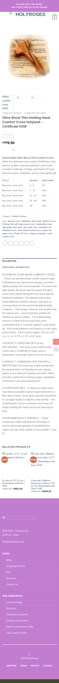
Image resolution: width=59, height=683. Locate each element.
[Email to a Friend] (21, 243)
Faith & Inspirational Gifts (19, 626)
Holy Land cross (30, 227)
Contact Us (12, 584)
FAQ (8, 572)
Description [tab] (9, 261)
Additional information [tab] (15, 267)
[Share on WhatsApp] (5, 243)
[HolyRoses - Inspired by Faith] (29, 17)
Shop (9, 560)
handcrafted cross (44, 224)
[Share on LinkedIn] (32, 243)
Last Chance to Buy (16, 633)
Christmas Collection (17, 614)
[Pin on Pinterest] (26, 243)
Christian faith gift (10, 224)
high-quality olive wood (12, 227)
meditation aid (45, 227)
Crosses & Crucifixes (17, 620)
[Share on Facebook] (10, 243)
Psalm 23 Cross (21, 233)
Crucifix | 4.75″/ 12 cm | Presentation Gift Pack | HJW (13, 483)
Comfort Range (11, 113)
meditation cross (9, 230)
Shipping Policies (15, 566)
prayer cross (7, 233)
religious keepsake (38, 233)
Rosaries (11, 608)
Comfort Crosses (35, 113)
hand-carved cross (27, 224)
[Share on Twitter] (15, 243)
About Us (11, 578)
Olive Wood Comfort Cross (29, 230)
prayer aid (47, 230)
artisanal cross (14, 221)
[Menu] (4, 17)
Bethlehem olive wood (31, 221)
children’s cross (49, 221)
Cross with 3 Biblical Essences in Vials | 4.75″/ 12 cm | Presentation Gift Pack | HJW (43, 484)
